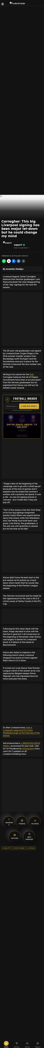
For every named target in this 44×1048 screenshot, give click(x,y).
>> (9, 746)
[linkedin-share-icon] (19, 262)
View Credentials (22, 248)
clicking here (28, 748)
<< (21, 743)
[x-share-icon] (9, 262)
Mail (31, 374)
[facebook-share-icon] (14, 262)
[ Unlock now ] (29, 406)
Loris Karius (31, 848)
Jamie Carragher (18, 848)
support (18, 244)
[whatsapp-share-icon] (4, 262)
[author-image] (8, 246)
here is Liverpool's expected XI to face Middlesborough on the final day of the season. (21, 731)
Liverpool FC (7, 848)
